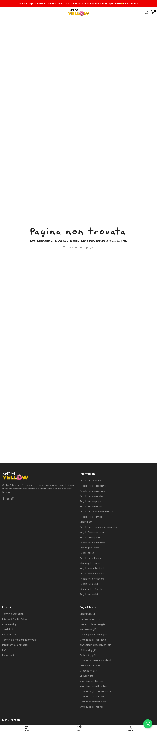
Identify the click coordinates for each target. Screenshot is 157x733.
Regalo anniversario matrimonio (97, 511)
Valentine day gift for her (93, 686)
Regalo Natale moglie (91, 496)
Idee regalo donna (90, 563)
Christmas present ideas (93, 701)
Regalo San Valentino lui (92, 568)
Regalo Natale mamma (92, 491)
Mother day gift (88, 650)
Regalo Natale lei (89, 594)
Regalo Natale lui (89, 583)
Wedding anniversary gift (93, 634)
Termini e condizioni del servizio (19, 639)
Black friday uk (87, 613)
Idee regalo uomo (89, 547)
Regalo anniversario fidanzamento (98, 527)
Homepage (86, 247)
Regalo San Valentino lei (92, 573)
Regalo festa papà (90, 537)
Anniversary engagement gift (96, 644)
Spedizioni (7, 629)
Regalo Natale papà (90, 501)
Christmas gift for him (92, 696)
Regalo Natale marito (91, 506)
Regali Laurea (87, 552)
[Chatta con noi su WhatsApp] (147, 723)
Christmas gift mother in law (95, 691)
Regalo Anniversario (90, 480)
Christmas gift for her (91, 706)
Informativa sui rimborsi (15, 644)
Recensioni (8, 655)
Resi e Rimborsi (10, 634)
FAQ (4, 650)
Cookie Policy (9, 624)
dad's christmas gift (90, 619)
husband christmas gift (92, 624)
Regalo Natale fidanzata (93, 485)
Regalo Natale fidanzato (93, 542)
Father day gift (88, 655)
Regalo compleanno (91, 558)
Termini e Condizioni (13, 613)
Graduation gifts (89, 670)
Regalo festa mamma (92, 532)
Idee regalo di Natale (91, 589)
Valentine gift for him (91, 681)
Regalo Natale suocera (92, 578)
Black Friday (86, 521)
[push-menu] (4, 12)
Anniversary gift (88, 629)
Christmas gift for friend (93, 639)
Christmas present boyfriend (95, 660)
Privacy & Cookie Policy (14, 619)
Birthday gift (86, 675)
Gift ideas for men (90, 665)
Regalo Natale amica (91, 516)
